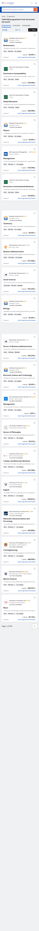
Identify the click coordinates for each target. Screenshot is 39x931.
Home (3, 16)
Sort (16, 30)
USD (3, 30)
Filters (34, 30)
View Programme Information (27, 57)
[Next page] (34, 626)
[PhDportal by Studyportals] (8, 3)
